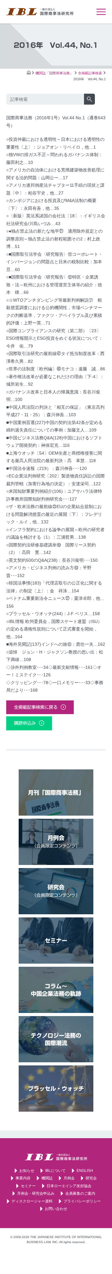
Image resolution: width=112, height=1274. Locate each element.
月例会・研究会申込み (35, 1193)
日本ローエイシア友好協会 (69, 1186)
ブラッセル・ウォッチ (56, 1088)
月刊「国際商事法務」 (56, 792)
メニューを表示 (101, 12)
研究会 (56, 890)
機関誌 (47, 1178)
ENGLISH (85, 1170)
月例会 (56, 841)
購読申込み (25, 723)
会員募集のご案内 (80, 1193)
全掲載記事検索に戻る (36, 707)
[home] (28, 76)
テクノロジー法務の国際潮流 (56, 1039)
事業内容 (23, 1178)
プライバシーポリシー (82, 1201)
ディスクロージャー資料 (32, 1201)
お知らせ (26, 1170)
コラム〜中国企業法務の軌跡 (56, 989)
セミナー (56, 940)
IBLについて (55, 1170)
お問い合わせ (56, 1209)
